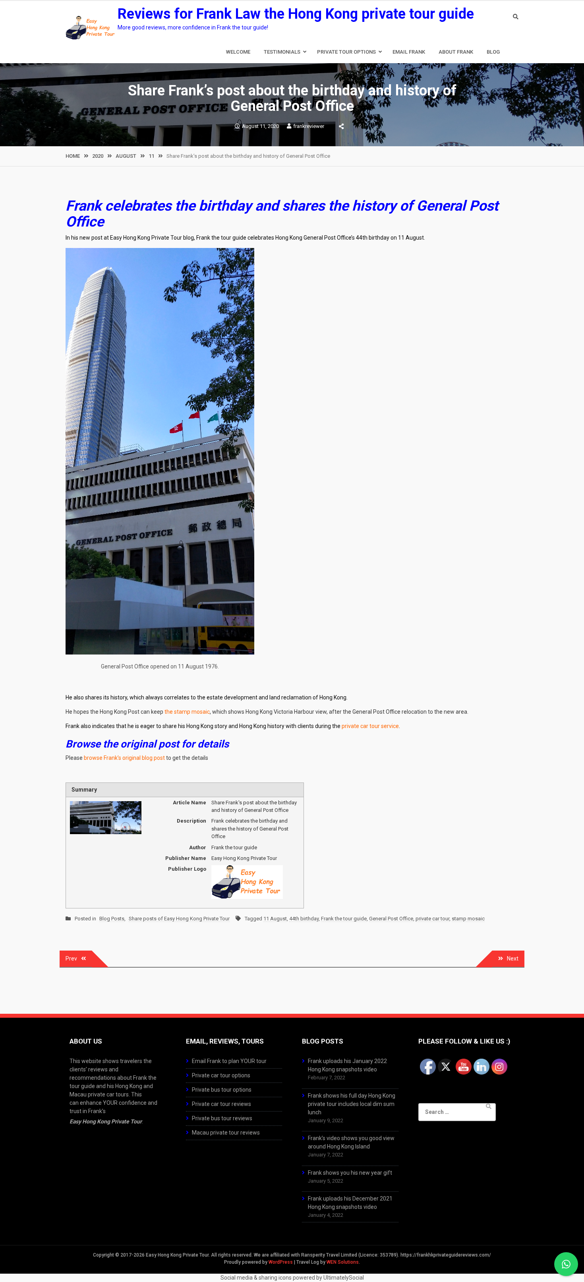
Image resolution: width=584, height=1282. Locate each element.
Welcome (238, 52)
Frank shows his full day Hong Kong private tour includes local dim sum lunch (351, 1103)
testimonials (282, 52)
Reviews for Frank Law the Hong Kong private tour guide (296, 14)
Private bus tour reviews (222, 1118)
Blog (493, 52)
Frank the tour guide (344, 919)
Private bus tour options (221, 1089)
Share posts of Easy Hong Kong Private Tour (179, 919)
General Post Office (391, 919)
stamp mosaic (468, 919)
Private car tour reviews (221, 1104)
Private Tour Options (346, 52)
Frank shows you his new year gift (350, 1173)
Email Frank (409, 52)
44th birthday (304, 919)
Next (512, 958)
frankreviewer (308, 126)
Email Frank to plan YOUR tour (229, 1061)
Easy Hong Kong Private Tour (106, 1121)
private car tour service (370, 726)
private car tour (432, 919)
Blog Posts (111, 919)
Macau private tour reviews (226, 1132)
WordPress (281, 1262)
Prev (71, 958)
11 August (275, 919)
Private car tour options (221, 1075)
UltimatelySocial (343, 1277)
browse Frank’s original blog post (124, 758)
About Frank (456, 52)
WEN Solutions (343, 1262)
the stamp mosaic (187, 712)
